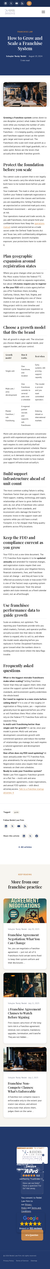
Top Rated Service (31, 1164)
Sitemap (34, 1261)
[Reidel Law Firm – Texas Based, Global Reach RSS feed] (22, 3)
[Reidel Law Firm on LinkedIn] (5, 3)
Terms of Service (22, 1261)
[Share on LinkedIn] (24, 836)
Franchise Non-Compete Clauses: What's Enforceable (22, 1087)
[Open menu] (43, 12)
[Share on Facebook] (36, 836)
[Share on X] (30, 836)
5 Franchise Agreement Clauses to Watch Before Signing (24, 1013)
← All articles (25, 847)
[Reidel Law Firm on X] (11, 3)
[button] (31, 1222)
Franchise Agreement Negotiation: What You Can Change (24, 939)
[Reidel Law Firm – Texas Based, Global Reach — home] (10, 12)
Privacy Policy (8, 1261)
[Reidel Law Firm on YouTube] (16, 3)
